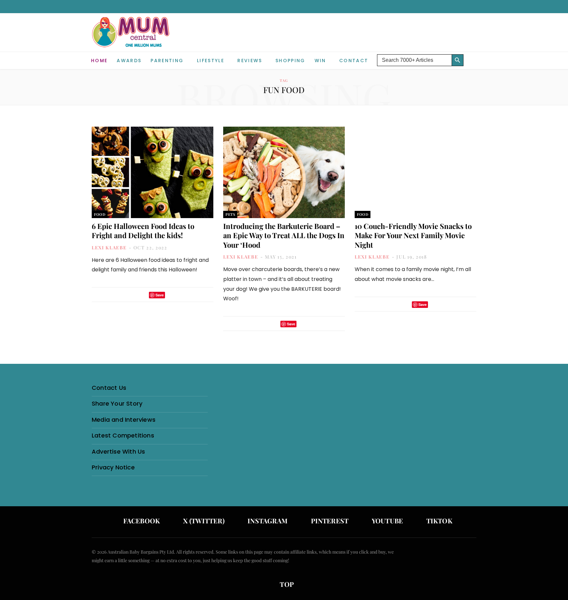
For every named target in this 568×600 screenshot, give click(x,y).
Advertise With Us (118, 451)
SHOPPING (290, 60)
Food (99, 214)
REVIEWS (249, 60)
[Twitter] (142, 295)
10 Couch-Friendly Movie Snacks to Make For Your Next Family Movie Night (413, 235)
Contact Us (109, 388)
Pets (230, 214)
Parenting (167, 60)
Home (99, 60)
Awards (129, 60)
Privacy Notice (113, 467)
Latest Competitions (123, 435)
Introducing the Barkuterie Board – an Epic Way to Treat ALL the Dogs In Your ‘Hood (283, 235)
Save (159, 294)
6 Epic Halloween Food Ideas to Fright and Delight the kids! (143, 230)
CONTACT (353, 60)
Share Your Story (117, 403)
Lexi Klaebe (109, 247)
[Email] (172, 295)
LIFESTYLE (210, 60)
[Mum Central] (131, 38)
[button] (471, 55)
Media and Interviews (123, 419)
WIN (320, 60)
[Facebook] (133, 295)
